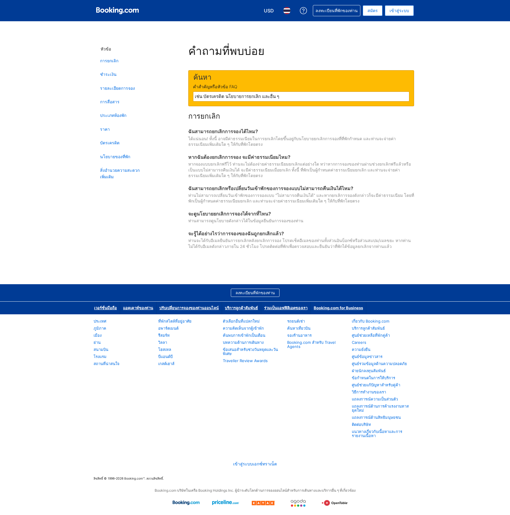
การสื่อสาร (110, 101)
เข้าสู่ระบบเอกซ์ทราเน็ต (255, 463)
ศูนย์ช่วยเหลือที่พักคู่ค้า (371, 335)
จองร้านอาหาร (299, 335)
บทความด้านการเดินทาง (243, 342)
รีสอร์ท (164, 335)
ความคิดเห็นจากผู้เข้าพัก (243, 328)
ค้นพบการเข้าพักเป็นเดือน (244, 335)
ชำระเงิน (108, 74)
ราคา (105, 129)
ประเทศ (100, 321)
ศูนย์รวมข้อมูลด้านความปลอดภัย (379, 363)
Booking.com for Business (338, 307)
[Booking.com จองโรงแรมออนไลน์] (117, 10)
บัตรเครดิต (110, 142)
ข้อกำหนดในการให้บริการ (373, 377)
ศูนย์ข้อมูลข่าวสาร (367, 356)
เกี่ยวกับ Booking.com (370, 321)
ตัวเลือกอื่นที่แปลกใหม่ (241, 321)
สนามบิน (101, 349)
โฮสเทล (164, 349)
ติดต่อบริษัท (361, 424)
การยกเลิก (109, 60)
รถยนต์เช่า (296, 321)
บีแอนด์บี (165, 356)
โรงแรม (100, 356)
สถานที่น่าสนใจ (107, 363)
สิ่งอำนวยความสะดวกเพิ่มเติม (120, 173)
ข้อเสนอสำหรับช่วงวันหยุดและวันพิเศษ (250, 351)
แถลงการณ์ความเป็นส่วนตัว (375, 399)
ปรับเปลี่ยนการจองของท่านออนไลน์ (189, 307)
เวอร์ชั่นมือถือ (105, 307)
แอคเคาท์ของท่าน (138, 307)
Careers (359, 342)
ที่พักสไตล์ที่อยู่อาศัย (175, 321)
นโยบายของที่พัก (115, 156)
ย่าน (97, 342)
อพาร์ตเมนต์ (168, 328)
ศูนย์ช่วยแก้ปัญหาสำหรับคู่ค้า (376, 384)
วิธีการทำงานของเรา (369, 392)
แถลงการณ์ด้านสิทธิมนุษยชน (376, 417)
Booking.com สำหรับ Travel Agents (311, 344)
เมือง (98, 335)
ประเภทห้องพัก (113, 115)
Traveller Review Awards (245, 360)
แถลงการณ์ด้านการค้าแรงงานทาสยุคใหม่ (380, 408)
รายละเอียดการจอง (117, 88)
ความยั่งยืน (361, 349)
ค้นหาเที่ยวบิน (298, 328)
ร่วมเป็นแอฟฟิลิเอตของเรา (286, 307)
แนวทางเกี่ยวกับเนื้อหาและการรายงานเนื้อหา (377, 433)
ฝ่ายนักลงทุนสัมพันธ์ (369, 370)
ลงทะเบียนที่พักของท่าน (255, 292)
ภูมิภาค (100, 328)
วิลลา (162, 342)
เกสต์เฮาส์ (166, 363)
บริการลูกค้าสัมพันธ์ (241, 307)
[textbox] (301, 96)
